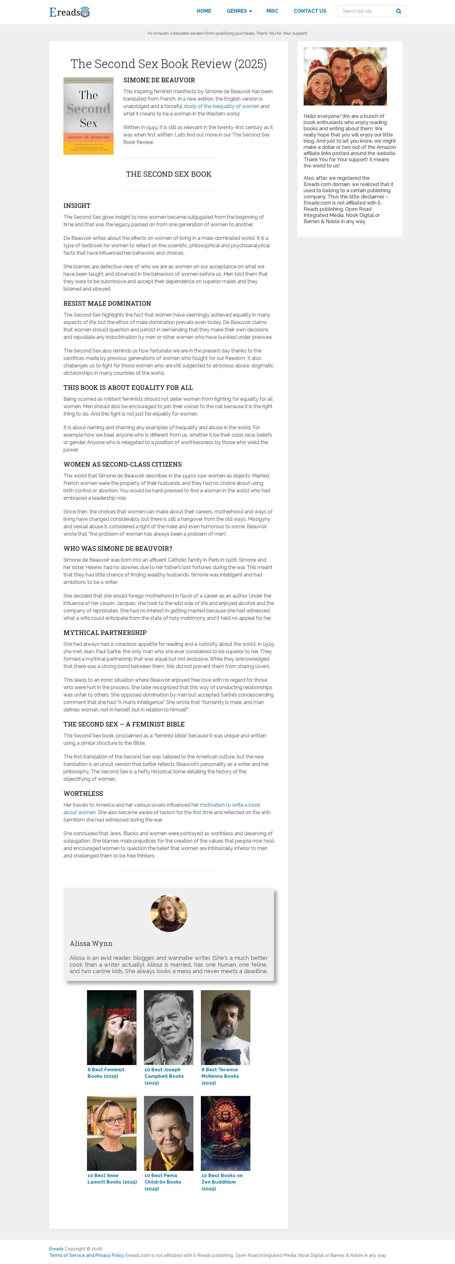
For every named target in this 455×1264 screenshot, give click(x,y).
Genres (237, 11)
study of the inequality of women (221, 106)
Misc (272, 11)
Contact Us (310, 11)
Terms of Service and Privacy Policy (86, 1255)
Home (204, 11)
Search (399, 11)
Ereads (56, 1248)
